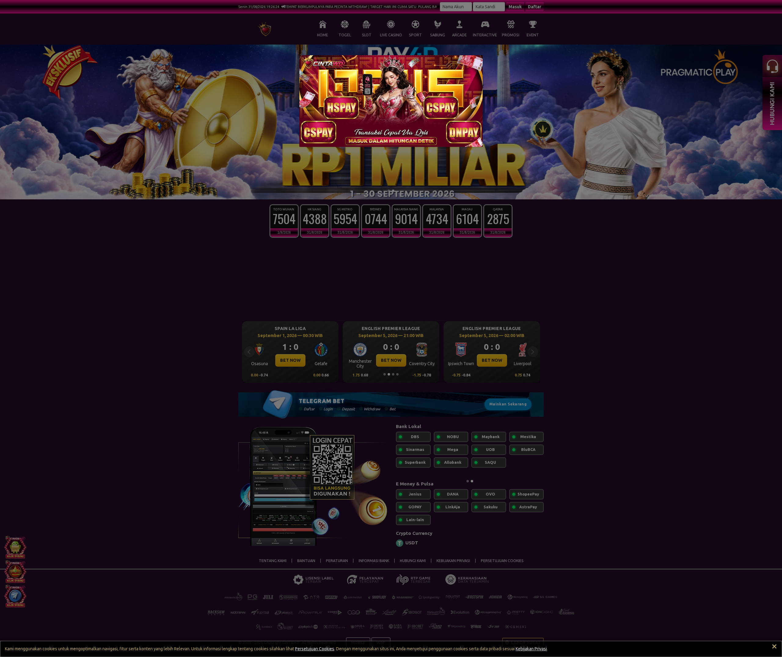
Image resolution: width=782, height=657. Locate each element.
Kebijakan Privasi (531, 648)
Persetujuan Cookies (314, 648)
